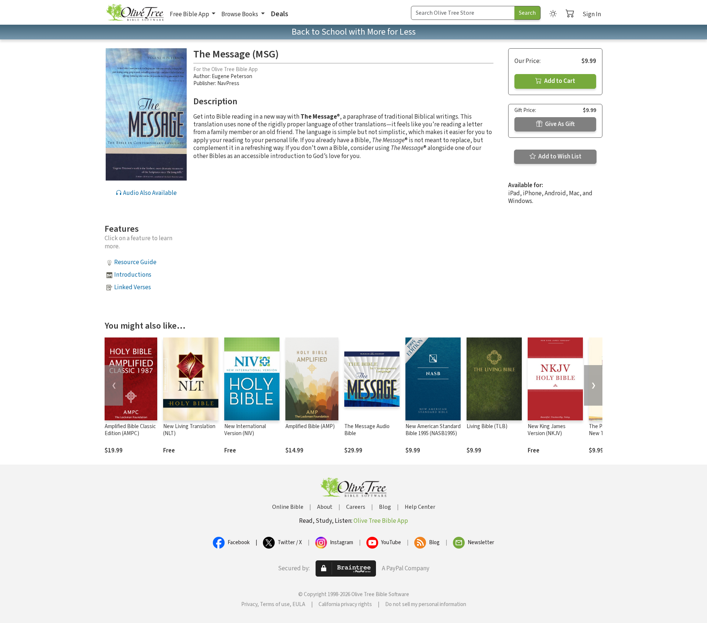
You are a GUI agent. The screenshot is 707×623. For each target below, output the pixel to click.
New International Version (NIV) (245, 430)
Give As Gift (559, 124)
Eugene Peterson (232, 76)
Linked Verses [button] (132, 287)
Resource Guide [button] (135, 262)
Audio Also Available (149, 193)
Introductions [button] (132, 274)
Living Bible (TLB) (487, 426)
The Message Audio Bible (367, 430)
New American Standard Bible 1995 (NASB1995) (433, 430)
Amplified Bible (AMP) (310, 426)
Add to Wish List (559, 156)
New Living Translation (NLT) (189, 430)
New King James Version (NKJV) (547, 430)
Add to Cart (559, 81)
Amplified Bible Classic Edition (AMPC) (130, 430)
